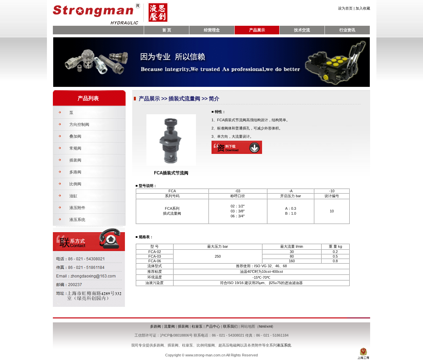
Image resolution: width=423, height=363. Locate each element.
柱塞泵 (197, 326)
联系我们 (230, 326)
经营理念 (212, 30)
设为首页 (345, 8)
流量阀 (169, 326)
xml (269, 326)
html (262, 326)
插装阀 (75, 160)
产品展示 (257, 30)
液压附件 (77, 207)
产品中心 (213, 326)
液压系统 (77, 219)
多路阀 (75, 172)
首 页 (166, 30)
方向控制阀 (79, 124)
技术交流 (302, 30)
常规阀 (75, 148)
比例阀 (75, 184)
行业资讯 (347, 30)
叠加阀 (75, 136)
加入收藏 (363, 8)
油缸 (73, 196)
